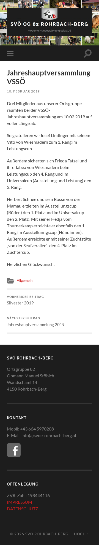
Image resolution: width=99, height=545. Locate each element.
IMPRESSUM (19, 502)
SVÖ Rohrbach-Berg (46, 534)
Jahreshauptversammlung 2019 (36, 322)
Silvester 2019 (25, 300)
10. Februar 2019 (23, 91)
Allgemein (24, 280)
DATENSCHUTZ (22, 508)
